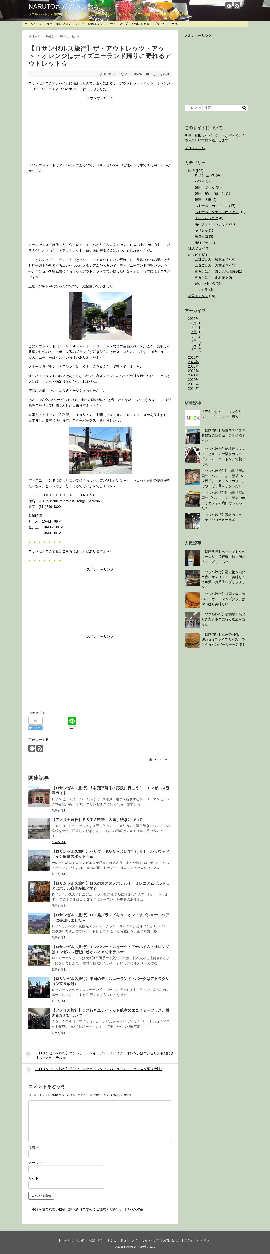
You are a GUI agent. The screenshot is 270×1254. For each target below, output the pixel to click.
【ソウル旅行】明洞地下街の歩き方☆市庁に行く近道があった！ (223, 619)
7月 (194, 327)
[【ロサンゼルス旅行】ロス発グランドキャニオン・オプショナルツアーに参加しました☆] (39, 923)
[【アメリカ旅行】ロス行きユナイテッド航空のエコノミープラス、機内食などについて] (39, 1018)
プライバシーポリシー (168, 24)
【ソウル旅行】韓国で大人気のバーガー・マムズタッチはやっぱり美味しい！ (223, 599)
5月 (194, 336)
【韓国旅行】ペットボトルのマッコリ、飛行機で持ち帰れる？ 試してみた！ (223, 557)
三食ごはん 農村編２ (211, 259)
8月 (194, 323)
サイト (33, 1178)
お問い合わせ (141, 24)
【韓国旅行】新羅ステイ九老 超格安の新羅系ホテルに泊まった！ (225, 435)
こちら (67, 551)
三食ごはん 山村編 (210, 277)
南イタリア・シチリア (211, 224)
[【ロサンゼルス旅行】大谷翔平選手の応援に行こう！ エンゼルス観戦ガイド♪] (39, 796)
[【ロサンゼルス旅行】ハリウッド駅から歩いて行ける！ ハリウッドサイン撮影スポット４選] (39, 860)
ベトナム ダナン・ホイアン (217, 212)
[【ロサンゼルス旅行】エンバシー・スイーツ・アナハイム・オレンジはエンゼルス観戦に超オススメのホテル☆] (39, 955)
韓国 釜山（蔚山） (210, 193)
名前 (33, 1147)
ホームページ (33, 24)
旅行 (49, 24)
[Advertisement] (100, 130)
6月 (194, 332)
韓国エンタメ (97, 24)
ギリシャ (201, 230)
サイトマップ (119, 24)
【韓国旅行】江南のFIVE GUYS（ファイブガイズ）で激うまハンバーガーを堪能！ (223, 639)
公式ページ (70, 390)
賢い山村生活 (205, 283)
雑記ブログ (63, 24)
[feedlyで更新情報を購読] (228, 5)
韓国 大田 (203, 200)
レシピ (79, 24)
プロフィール (195, 148)
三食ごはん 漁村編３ (211, 265)
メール (35, 1163)
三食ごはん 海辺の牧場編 (215, 271)
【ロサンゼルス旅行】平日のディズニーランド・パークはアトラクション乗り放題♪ (98, 1069)
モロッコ (201, 236)
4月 (194, 341)
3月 (194, 345)
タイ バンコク (206, 218)
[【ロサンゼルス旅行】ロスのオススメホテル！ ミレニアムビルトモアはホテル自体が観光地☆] (39, 891)
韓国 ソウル (205, 187)
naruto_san (161, 759)
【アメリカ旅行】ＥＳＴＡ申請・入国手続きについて (97, 820)
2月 (194, 350)
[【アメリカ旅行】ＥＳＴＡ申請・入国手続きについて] (39, 828)
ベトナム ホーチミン (211, 206)
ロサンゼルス (159, 74)
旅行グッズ (203, 242)
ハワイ (200, 181)
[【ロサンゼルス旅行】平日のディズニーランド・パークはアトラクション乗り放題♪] (39, 987)
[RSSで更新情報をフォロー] (237, 5)
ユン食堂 (201, 290)
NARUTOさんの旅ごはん (64, 6)
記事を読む (59, 810)
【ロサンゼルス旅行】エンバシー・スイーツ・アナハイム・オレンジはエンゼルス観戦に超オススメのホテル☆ (104, 1055)
